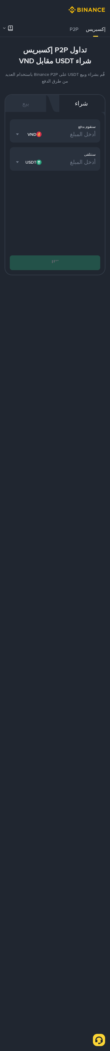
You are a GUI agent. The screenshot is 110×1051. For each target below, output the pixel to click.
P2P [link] (74, 29)
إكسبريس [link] (95, 29)
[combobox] (29, 134)
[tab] (95, 29)
